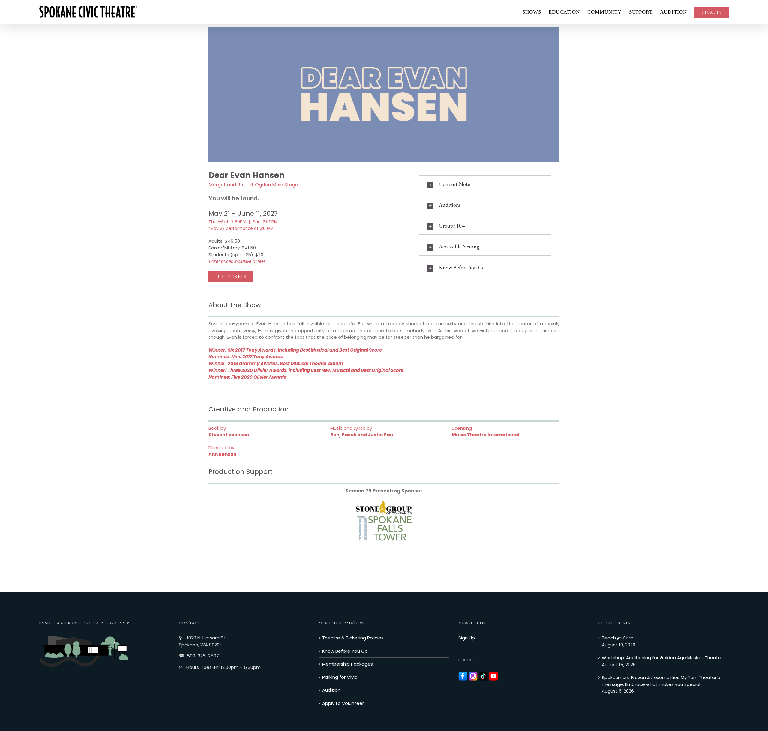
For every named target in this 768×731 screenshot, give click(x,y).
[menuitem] (535, 12)
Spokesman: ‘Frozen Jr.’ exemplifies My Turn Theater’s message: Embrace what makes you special (661, 680)
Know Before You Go (345, 651)
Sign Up (466, 638)
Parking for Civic (339, 677)
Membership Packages (347, 664)
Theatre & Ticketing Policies (353, 638)
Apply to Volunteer (343, 703)
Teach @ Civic (617, 638)
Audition (331, 690)
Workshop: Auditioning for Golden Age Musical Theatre (662, 657)
